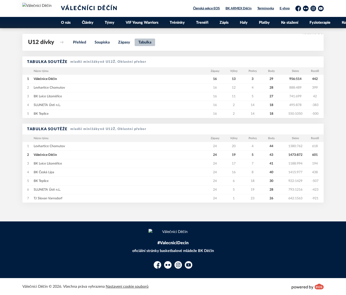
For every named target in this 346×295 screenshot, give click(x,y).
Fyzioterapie (320, 22)
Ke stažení (289, 22)
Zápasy (124, 42)
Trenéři (202, 22)
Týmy (109, 22)
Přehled (79, 42)
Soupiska (102, 42)
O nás (66, 22)
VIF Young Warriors (142, 22)
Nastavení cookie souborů (127, 286)
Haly (244, 22)
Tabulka (144, 42)
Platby (264, 22)
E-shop (285, 8)
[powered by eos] (308, 286)
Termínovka (265, 8)
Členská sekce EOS (206, 8)
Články (87, 22)
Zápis (224, 22)
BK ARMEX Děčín (238, 8)
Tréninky (177, 22)
